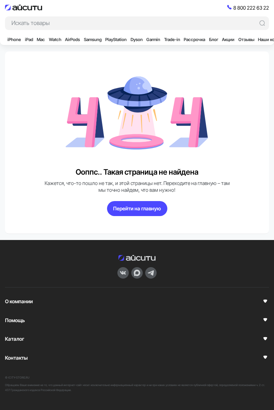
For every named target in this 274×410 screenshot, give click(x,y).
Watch (55, 39)
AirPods (72, 39)
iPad (29, 39)
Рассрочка (194, 39)
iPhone (14, 39)
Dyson (137, 39)
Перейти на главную (137, 208)
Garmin (153, 39)
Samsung (93, 39)
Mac (41, 39)
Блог (213, 39)
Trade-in (172, 39)
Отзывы (246, 39)
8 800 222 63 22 (251, 8)
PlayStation (116, 39)
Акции (228, 39)
